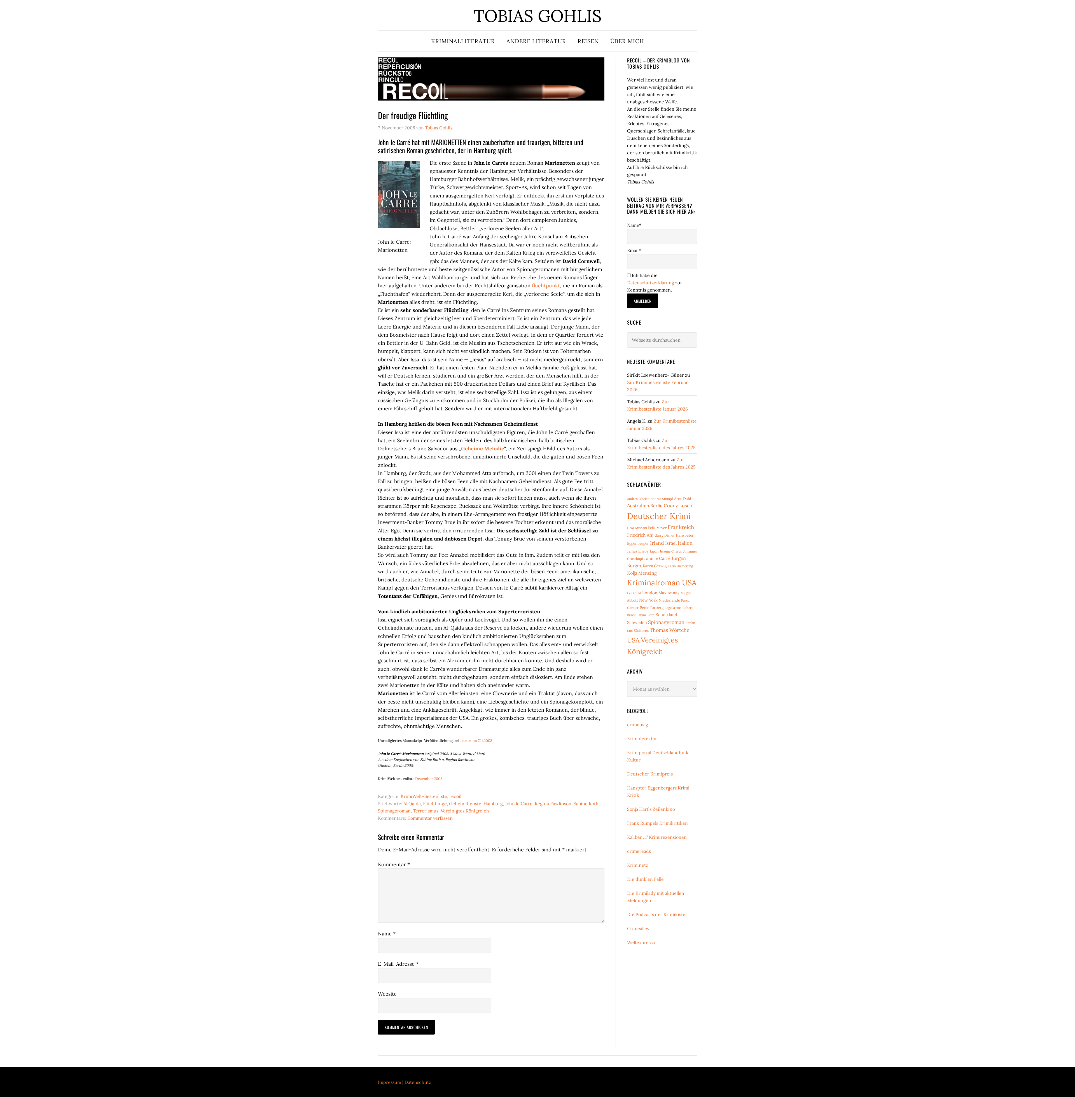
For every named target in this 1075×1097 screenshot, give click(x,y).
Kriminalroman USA (662, 582)
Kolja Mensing (642, 573)
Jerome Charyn (671, 551)
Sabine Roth (586, 803)
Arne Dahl (682, 498)
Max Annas (668, 592)
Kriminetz (637, 865)
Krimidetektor (642, 738)
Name (387, 933)
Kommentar (394, 864)
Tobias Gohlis (538, 15)
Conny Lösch (678, 505)
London (649, 592)
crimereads (639, 851)
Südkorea (641, 630)
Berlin (656, 505)
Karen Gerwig (655, 565)
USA (633, 640)
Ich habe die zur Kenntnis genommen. (654, 282)
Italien (685, 543)
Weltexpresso (641, 942)
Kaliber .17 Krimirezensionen (657, 837)
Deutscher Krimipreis (650, 774)
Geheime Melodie (482, 448)
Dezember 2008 (428, 778)
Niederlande (669, 600)
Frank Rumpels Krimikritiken (657, 823)
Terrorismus (425, 811)
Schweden (637, 622)
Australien (638, 505)
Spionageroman (394, 811)
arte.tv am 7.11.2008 (476, 740)
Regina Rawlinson (553, 803)
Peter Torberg (651, 607)
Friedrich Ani (640, 535)
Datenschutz (418, 1082)
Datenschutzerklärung (650, 282)
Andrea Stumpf (662, 499)
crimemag (637, 724)
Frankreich (681, 527)
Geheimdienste (465, 803)
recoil (455, 796)
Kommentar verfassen (430, 818)
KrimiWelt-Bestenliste (424, 796)
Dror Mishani (637, 528)
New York (648, 600)
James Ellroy (638, 551)
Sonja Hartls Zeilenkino (651, 809)
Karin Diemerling (680, 566)
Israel (671, 543)
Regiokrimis (673, 608)
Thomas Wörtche (670, 630)
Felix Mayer (657, 528)
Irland (657, 543)
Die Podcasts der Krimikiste (656, 914)
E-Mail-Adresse (398, 964)
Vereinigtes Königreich (465, 811)
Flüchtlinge (435, 803)
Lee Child (634, 593)
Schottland (666, 614)
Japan (654, 551)
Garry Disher (665, 535)
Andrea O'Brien (638, 499)
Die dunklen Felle (645, 879)
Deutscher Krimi (659, 516)
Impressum (389, 1082)
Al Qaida (412, 803)
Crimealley (638, 928)
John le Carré (518, 803)
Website (387, 994)
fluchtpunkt (546, 285)
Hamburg (493, 803)
